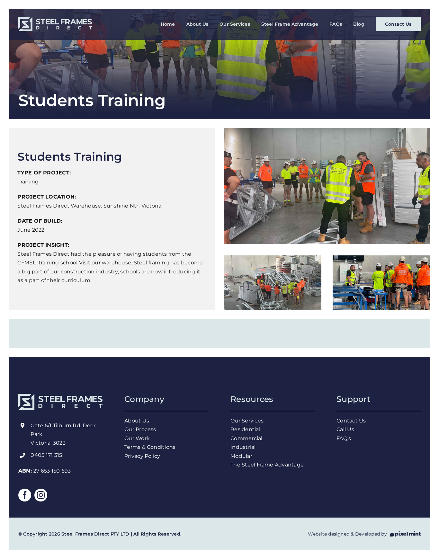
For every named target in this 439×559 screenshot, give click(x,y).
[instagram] (40, 495)
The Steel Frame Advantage (267, 465)
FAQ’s (343, 438)
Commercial (246, 438)
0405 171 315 (46, 455)
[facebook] (24, 495)
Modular (241, 456)
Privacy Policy (143, 456)
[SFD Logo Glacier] (55, 20)
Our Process (140, 429)
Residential (246, 429)
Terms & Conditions (150, 447)
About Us (137, 421)
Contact (347, 421)
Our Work (137, 438)
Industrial (242, 447)
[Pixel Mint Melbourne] (405, 534)
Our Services (247, 421)
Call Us (345, 429)
